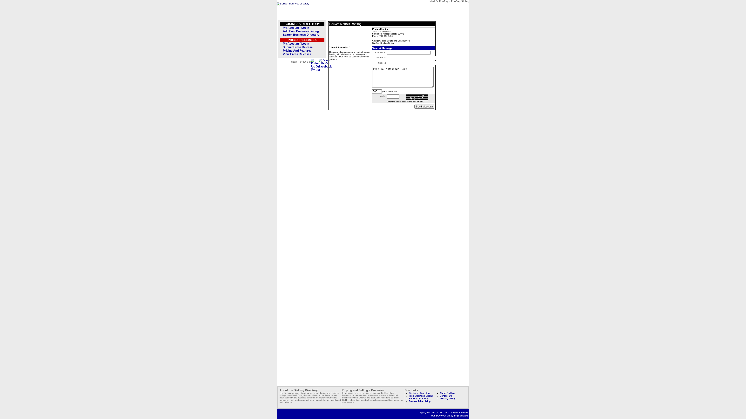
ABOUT (441, 7)
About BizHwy (447, 393)
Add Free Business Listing (301, 31)
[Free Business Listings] (293, 3)
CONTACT (423, 7)
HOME (459, 7)
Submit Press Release (298, 47)
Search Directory (418, 398)
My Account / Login (296, 27)
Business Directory (420, 393)
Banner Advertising (420, 401)
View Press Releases (297, 54)
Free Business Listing (421, 396)
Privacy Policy (448, 398)
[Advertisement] (348, 36)
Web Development (440, 415)
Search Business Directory (301, 34)
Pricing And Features (297, 50)
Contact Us (446, 396)
